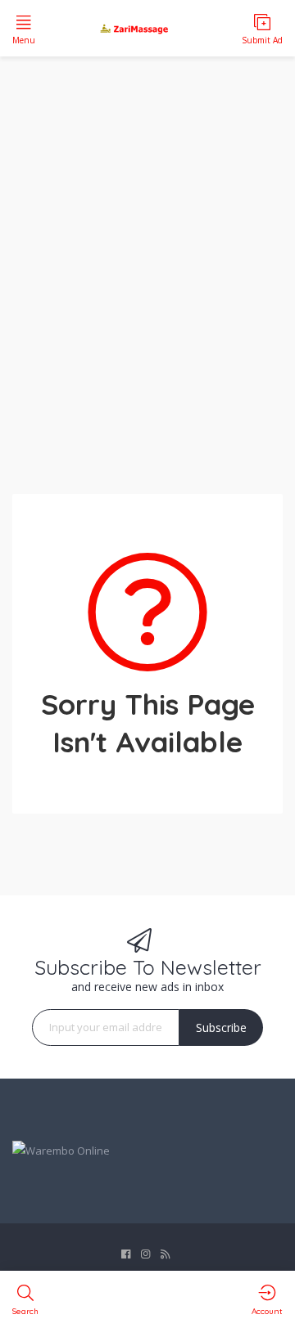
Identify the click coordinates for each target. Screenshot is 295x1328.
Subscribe (221, 1027)
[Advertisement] (147, 265)
